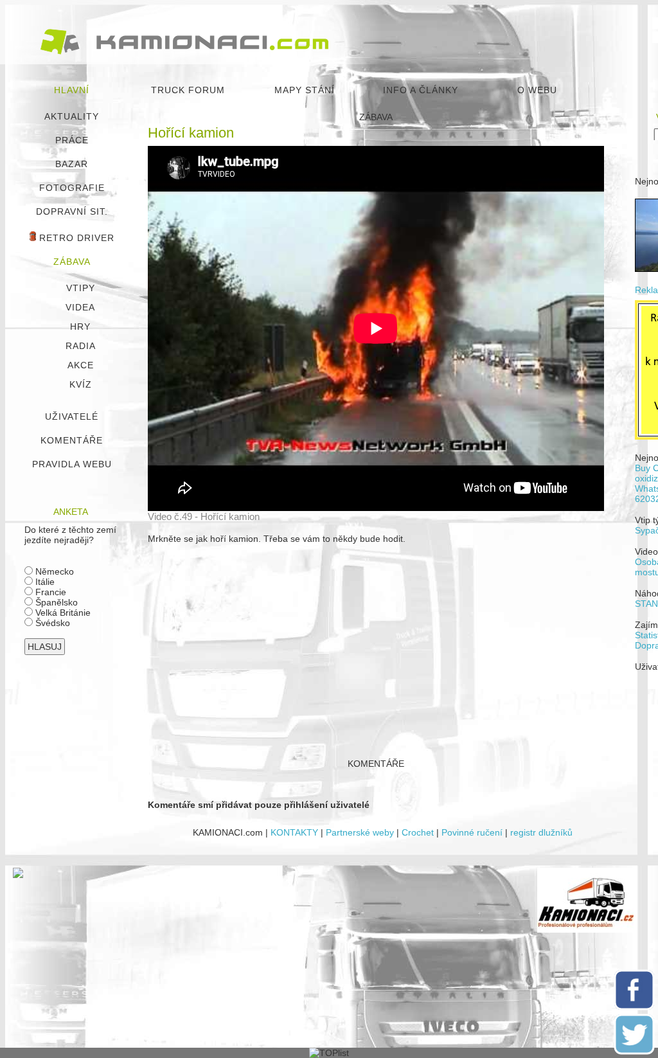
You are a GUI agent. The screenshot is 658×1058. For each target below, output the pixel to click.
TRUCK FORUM (188, 90)
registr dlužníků (541, 832)
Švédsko (51, 623)
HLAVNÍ (71, 90)
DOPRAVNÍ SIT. (72, 211)
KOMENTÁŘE (71, 440)
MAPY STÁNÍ (304, 90)
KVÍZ (80, 384)
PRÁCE (72, 140)
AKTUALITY (71, 116)
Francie (49, 592)
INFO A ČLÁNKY (420, 90)
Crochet (418, 832)
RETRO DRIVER (75, 238)
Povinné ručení (471, 832)
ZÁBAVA (72, 261)
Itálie (44, 582)
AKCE (80, 365)
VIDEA (80, 307)
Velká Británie (62, 612)
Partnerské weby (360, 832)
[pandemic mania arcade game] (18, 875)
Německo (53, 571)
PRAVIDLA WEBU (72, 464)
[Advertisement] (376, 645)
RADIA (81, 346)
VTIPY (80, 288)
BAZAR (71, 164)
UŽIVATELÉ (71, 416)
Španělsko (55, 602)
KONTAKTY (294, 832)
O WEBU (537, 90)
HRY (80, 326)
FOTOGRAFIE (72, 188)
